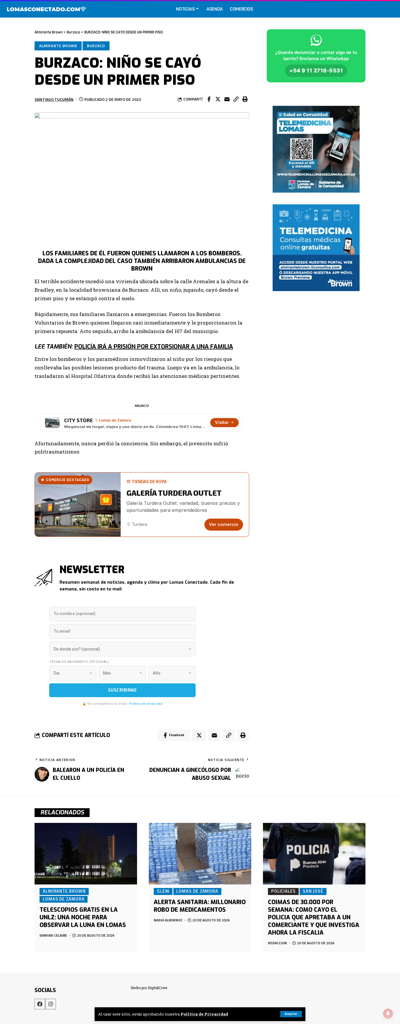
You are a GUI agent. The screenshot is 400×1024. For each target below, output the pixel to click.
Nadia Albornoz (168, 920)
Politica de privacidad (146, 704)
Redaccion (277, 943)
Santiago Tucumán (54, 99)
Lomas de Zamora (64, 899)
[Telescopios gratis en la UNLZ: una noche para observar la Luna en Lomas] (86, 853)
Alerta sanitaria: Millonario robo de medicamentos (200, 906)
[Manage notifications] (388, 1013)
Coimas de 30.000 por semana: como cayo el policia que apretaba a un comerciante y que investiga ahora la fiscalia (313, 917)
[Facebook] (40, 1004)
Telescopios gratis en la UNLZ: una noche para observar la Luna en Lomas (83, 917)
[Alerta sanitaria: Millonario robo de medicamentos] (200, 853)
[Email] (227, 99)
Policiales (283, 891)
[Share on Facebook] (209, 99)
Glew (163, 891)
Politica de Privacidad (204, 1014)
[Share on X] (218, 99)
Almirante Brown (58, 46)
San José (313, 891)
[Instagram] (50, 1004)
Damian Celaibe (53, 935)
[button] (236, 99)
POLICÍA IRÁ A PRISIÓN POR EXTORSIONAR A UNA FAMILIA (153, 347)
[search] (389, 9)
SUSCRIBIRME (122, 690)
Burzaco (96, 46)
